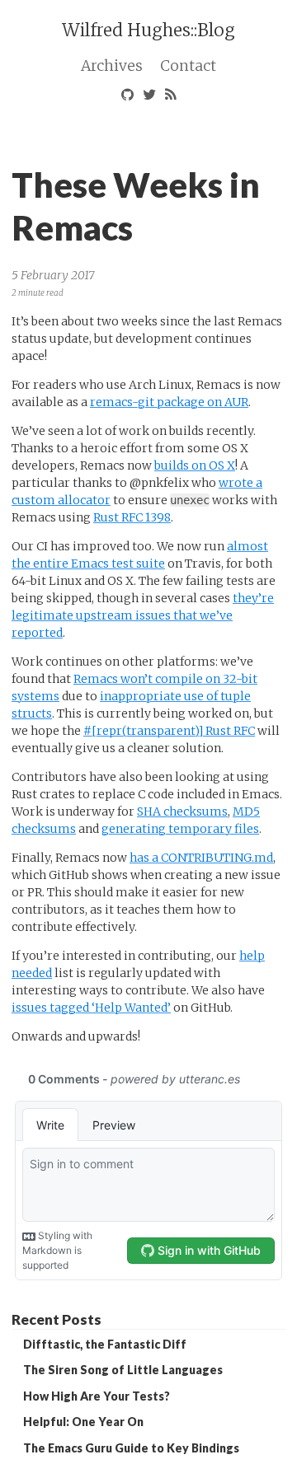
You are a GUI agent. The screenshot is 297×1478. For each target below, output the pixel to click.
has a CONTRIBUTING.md (201, 857)
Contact (188, 66)
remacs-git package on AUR (169, 402)
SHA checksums (182, 811)
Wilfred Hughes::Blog (148, 30)
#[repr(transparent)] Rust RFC (169, 730)
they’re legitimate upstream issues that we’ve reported (143, 615)
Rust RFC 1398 (132, 517)
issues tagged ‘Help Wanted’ (91, 1007)
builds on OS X (194, 465)
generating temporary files (180, 828)
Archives (112, 66)
